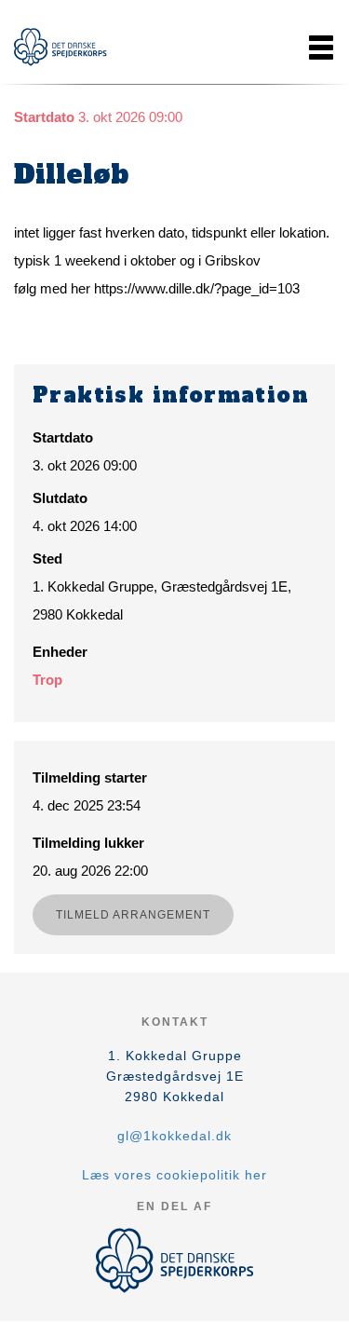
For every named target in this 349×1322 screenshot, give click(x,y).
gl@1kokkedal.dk (174, 1135)
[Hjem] (60, 47)
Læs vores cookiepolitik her (174, 1174)
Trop (47, 680)
